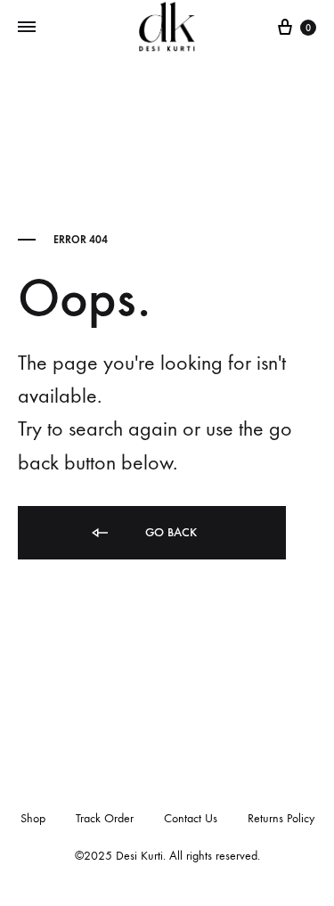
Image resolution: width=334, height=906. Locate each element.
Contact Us (190, 818)
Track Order (105, 818)
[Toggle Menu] (27, 27)
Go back (169, 532)
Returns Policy (281, 818)
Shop (32, 818)
